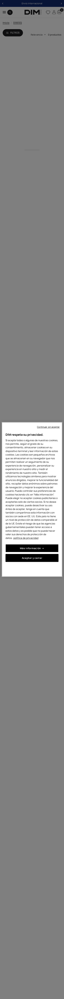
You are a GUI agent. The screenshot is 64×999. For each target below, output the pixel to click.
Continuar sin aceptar (48, 426)
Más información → (32, 548)
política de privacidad (25, 538)
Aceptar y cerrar (32, 558)
